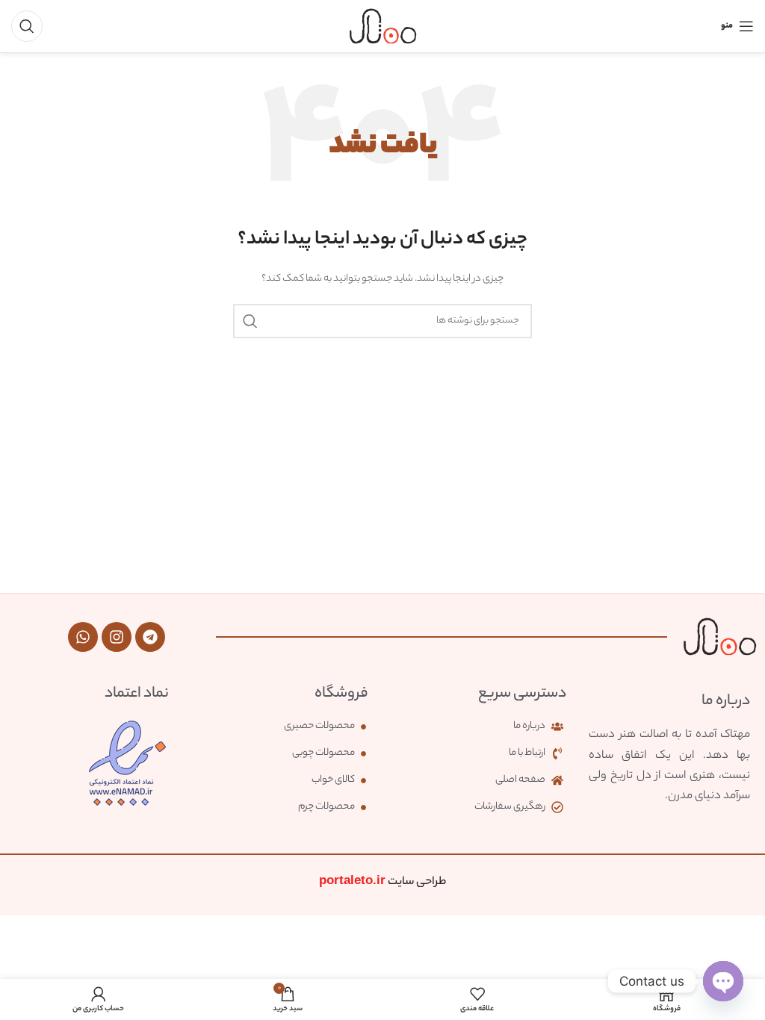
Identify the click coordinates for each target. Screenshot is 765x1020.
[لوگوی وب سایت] (383, 26)
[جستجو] (27, 26)
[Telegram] (150, 637)
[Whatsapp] (83, 637)
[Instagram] (116, 637)
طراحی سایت (382, 882)
